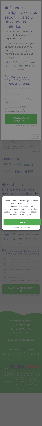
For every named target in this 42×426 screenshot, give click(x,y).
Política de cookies (17, 227)
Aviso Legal (26, 227)
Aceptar (22, 222)
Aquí (32, 209)
